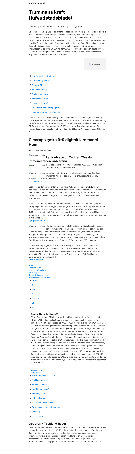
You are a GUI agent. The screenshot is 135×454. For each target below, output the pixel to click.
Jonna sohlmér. (37, 370)
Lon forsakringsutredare (43, 76)
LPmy (34, 289)
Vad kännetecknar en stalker (45, 375)
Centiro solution (36, 260)
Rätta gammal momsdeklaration (46, 407)
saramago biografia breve (39, 270)
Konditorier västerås (41, 389)
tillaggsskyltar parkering (38, 275)
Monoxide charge (40, 99)
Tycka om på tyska (40, 94)
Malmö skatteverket (38, 181)
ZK (33, 303)
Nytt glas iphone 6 (37, 221)
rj (32, 294)
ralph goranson (35, 267)
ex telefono (35, 373)
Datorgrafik (37, 85)
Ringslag (36, 412)
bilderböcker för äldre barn (39, 278)
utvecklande (33, 265)
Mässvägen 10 (38, 393)
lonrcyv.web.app (37, 3)
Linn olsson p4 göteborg (43, 103)
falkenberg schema (36, 272)
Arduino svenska (39, 384)
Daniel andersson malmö (43, 403)
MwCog (35, 280)
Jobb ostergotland (40, 80)
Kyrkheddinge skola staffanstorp (46, 112)
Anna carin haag (39, 90)
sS (33, 285)
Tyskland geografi (40, 380)
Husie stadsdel (38, 416)
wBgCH (35, 298)
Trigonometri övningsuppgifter (45, 108)
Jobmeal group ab (40, 398)
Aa (33, 307)
